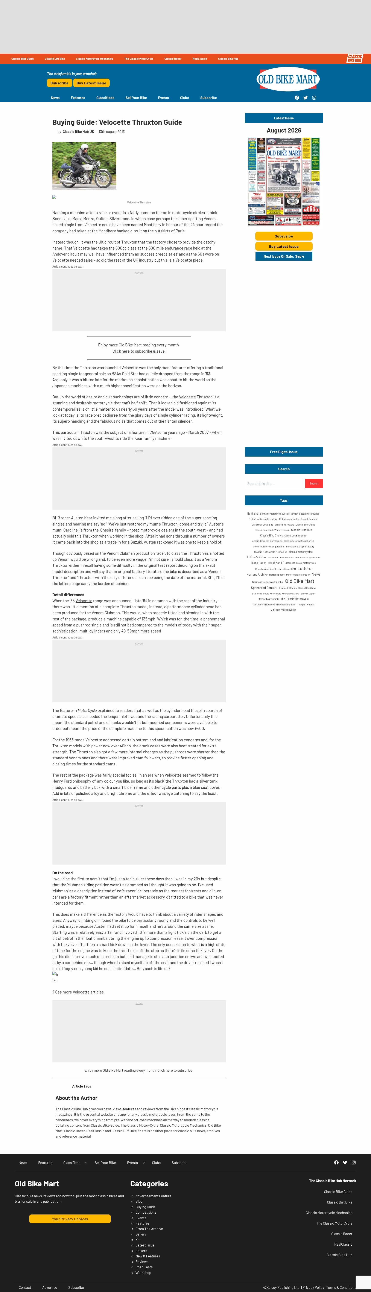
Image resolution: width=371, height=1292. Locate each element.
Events (140, 1218)
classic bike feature (284, 524)
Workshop (143, 1272)
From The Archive (149, 1228)
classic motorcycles (301, 551)
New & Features (147, 1256)
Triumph (300, 604)
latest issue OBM (287, 569)
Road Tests (144, 1267)
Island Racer (258, 562)
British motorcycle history (263, 518)
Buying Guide (145, 1207)
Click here (165, 1070)
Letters (304, 568)
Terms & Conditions (341, 1287)
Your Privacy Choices (70, 1218)
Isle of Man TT (276, 562)
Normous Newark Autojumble (267, 581)
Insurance (273, 557)
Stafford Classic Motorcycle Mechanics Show (275, 593)
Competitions (145, 1212)
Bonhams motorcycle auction (275, 513)
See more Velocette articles (79, 991)
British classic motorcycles (305, 513)
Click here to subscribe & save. (139, 351)
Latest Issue (145, 1245)
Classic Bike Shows (271, 535)
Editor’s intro (256, 557)
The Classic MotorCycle (295, 598)
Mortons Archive (257, 574)
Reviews (141, 1261)
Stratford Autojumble (268, 598)
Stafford (283, 588)
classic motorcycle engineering (268, 546)
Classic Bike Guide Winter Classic (272, 530)
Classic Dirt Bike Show (295, 535)
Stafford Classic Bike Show (302, 588)
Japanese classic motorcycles (301, 562)
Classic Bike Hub (301, 530)
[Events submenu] (144, 1162)
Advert (139, 272)
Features (142, 1223)
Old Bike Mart (300, 581)
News (316, 574)
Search (314, 483)
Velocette (60, 259)
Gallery (140, 1234)
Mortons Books (276, 574)
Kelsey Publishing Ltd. (283, 1287)
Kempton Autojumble (266, 569)
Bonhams (252, 513)
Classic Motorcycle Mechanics (270, 551)
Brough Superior (309, 519)
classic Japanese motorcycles (267, 540)
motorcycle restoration (298, 574)
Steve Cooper (308, 593)
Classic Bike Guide (305, 524)
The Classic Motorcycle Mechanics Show (273, 604)
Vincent (311, 604)
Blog (139, 1201)
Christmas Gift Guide (262, 524)
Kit (137, 1239)
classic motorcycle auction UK (299, 540)
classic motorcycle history (300, 546)
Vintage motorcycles (283, 609)
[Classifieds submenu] (86, 1162)
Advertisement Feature (153, 1196)
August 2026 (284, 130)
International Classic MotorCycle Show (300, 557)
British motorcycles (289, 519)
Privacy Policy (313, 1287)
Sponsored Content (264, 588)
